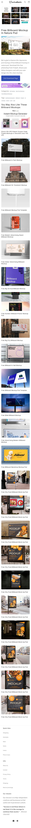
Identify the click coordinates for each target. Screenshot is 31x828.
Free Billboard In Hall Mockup (11, 365)
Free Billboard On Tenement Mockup (14, 185)
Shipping (5, 783)
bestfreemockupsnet (10, 98)
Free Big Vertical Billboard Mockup (13, 288)
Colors (5, 750)
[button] (2, 2)
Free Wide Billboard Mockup (11, 415)
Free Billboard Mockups (7, 94)
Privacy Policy (7, 774)
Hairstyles (5, 737)
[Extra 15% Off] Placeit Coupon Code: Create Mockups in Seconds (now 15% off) (14, 133)
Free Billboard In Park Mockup (11, 160)
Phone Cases (6, 755)
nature (7, 100)
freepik (22, 98)
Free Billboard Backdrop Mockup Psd (14, 467)
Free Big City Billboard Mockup (12, 340)
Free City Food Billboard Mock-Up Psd (14, 492)
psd (14, 100)
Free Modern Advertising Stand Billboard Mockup (12, 236)
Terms (4, 779)
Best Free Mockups (20, 91)
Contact (5, 770)
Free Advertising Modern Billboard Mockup (13, 441)
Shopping (5, 733)
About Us (5, 765)
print (11, 100)
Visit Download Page (11, 78)
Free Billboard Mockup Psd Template (14, 210)
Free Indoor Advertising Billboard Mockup (12, 262)
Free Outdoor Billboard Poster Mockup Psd (14, 314)
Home (4, 746)
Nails (4, 741)
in (25, 98)
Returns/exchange (8, 787)
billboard (18, 98)
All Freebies (12, 91)
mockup (3, 100)
